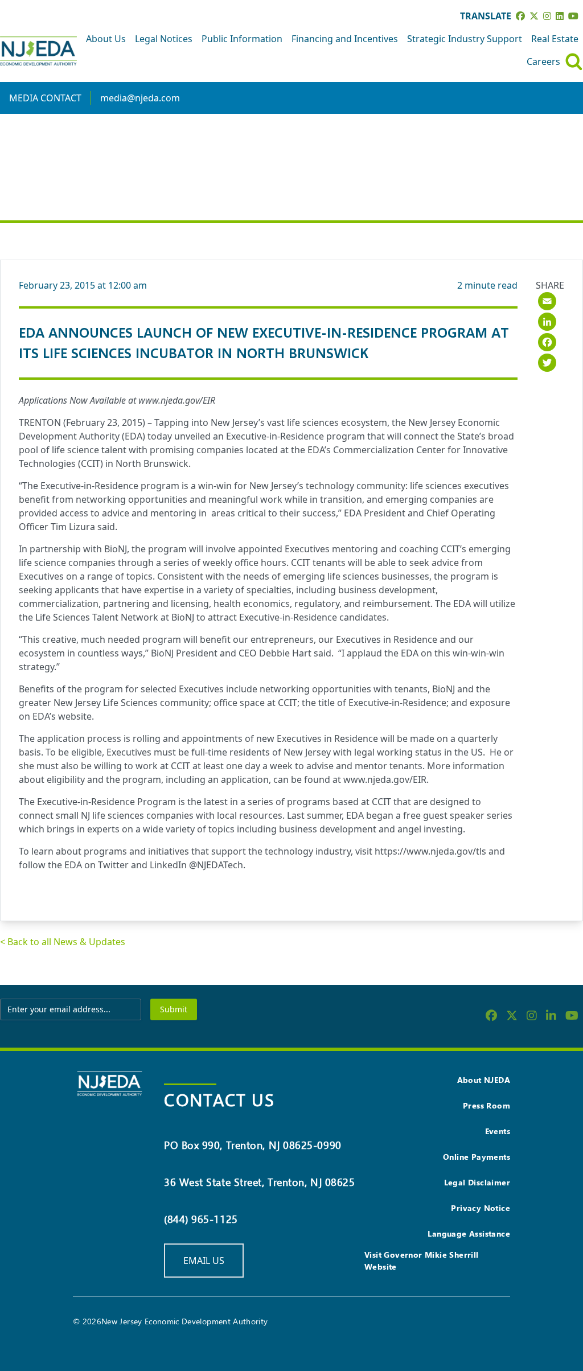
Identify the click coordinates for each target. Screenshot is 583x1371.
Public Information (242, 38)
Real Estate (554, 38)
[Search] (574, 62)
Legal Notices (163, 38)
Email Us (203, 1260)
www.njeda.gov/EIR (176, 400)
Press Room (486, 1105)
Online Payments (476, 1156)
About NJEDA (483, 1079)
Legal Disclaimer (477, 1182)
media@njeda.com (140, 98)
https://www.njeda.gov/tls (430, 851)
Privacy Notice (480, 1207)
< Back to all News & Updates (62, 941)
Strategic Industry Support (464, 38)
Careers (543, 61)
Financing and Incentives (345, 38)
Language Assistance (469, 1233)
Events (497, 1131)
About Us (106, 38)
